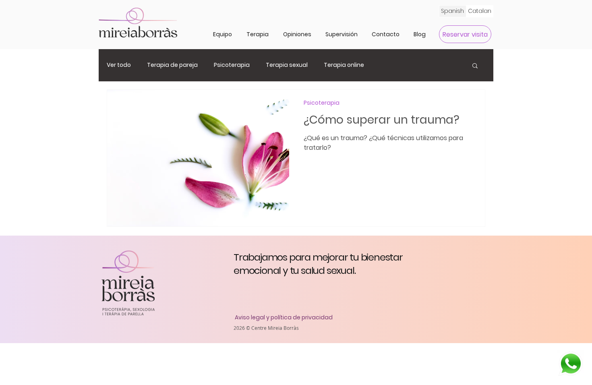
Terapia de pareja (172, 65)
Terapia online (344, 65)
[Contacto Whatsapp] (570, 363)
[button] (257, 34)
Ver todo (119, 65)
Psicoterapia (232, 65)
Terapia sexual (287, 65)
